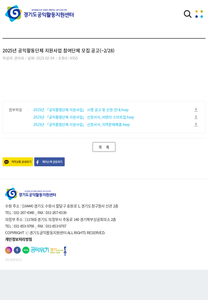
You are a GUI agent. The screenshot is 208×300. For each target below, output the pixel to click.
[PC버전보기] (13, 259)
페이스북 (17, 250)
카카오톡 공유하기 (21, 162)
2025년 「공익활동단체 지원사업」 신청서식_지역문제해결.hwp (81, 124)
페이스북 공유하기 (52, 162)
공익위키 (40, 249)
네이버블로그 (25, 250)
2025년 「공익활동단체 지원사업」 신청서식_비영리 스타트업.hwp (83, 117)
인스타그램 (8, 250)
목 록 (104, 146)
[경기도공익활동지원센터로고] (39, 17)
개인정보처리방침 (18, 239)
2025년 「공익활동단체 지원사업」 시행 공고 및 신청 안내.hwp (81, 109)
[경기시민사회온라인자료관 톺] (58, 251)
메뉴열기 (199, 14)
